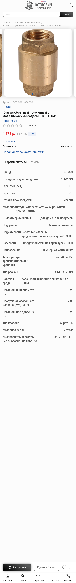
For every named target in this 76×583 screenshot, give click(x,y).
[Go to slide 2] (36, 94)
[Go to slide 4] (43, 94)
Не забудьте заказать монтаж (23, 152)
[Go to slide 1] (32, 94)
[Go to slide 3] (39, 94)
